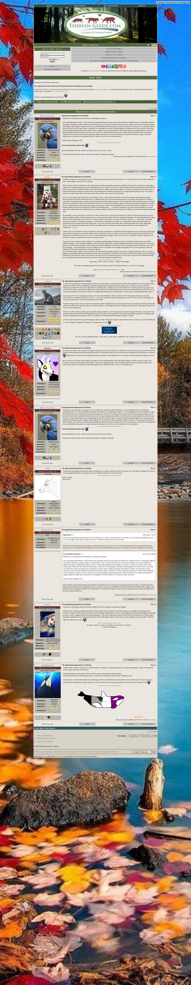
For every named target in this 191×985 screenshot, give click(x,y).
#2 (155, 177)
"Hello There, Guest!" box (59, 91)
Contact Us (38, 752)
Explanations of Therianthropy (98, 102)
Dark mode (160, 2)
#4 (155, 348)
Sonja (153, 271)
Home (49, 6)
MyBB (43, 756)
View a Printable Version (44, 736)
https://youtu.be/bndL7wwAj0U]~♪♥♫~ (109, 270)
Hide (154, 45)
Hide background (183, 2)
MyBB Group (59, 756)
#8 (155, 604)
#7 (155, 530)
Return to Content (79, 752)
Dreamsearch (151, 595)
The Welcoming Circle (71, 102)
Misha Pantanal (150, 156)
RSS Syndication (106, 752)
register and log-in (94, 71)
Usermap (115, 752)
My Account (80, 6)
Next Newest (49, 728)
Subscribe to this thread (44, 741)
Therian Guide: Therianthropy (53, 752)
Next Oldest (40, 728)
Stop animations (171, 2)
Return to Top (68, 752)
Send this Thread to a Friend (46, 738)
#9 (155, 665)
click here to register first (102, 89)
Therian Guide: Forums (47, 102)
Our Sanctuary (111, 6)
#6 (155, 468)
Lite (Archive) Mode (93, 752)
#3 (155, 281)
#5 (155, 407)
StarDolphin (151, 720)
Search (142, 6)
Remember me (54, 59)
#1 (155, 116)
